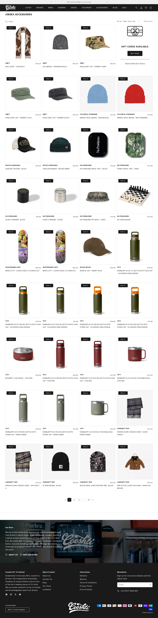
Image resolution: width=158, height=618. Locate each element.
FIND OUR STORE (30, 555)
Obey (7, 63)
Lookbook (47, 589)
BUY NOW (135, 53)
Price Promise (86, 589)
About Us (47, 576)
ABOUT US (13, 555)
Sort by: (119, 21)
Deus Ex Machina (12, 165)
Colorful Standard (88, 114)
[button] (40, 7)
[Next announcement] (107, 2)
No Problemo (86, 165)
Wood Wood (85, 267)
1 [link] (69, 500)
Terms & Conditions (88, 582)
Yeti (119, 267)
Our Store (47, 586)
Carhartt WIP (123, 428)
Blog (45, 582)
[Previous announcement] (51, 2)
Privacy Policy (86, 586)
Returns (83, 579)
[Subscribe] (150, 584)
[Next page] (93, 500)
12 (89, 500)
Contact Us (47, 579)
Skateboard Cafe (13, 267)
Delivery (83, 576)
